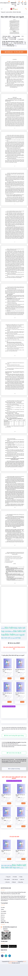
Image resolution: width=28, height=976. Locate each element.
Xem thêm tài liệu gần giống (9, 706)
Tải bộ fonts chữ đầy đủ (14, 753)
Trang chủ (3, 12)
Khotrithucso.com (13, 961)
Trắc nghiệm (7, 879)
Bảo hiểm (19, 12)
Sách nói (22, 879)
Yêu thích (18, 3)
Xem (9, 678)
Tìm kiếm (15, 876)
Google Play (13, 946)
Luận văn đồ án (9, 12)
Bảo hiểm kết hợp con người (12, 17)
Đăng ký (22, 3)
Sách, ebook (15, 879)
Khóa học (8, 882)
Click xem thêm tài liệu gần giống (14, 780)
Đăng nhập (25, 3)
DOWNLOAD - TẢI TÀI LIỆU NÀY (14, 52)
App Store (5, 946)
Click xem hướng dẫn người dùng (14, 735)
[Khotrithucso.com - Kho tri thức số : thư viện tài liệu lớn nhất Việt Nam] (14, 8)
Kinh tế (14, 12)
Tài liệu (21, 876)
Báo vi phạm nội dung (14, 768)
